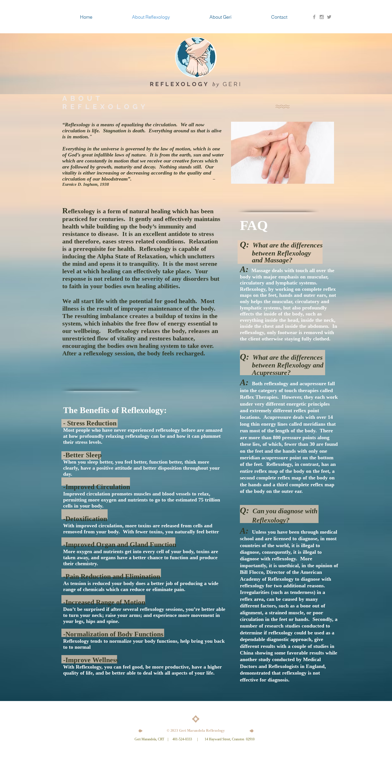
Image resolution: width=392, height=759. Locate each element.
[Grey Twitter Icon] (329, 17)
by (217, 84)
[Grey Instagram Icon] (322, 17)
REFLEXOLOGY (179, 84)
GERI (232, 84)
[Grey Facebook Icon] (314, 17)
